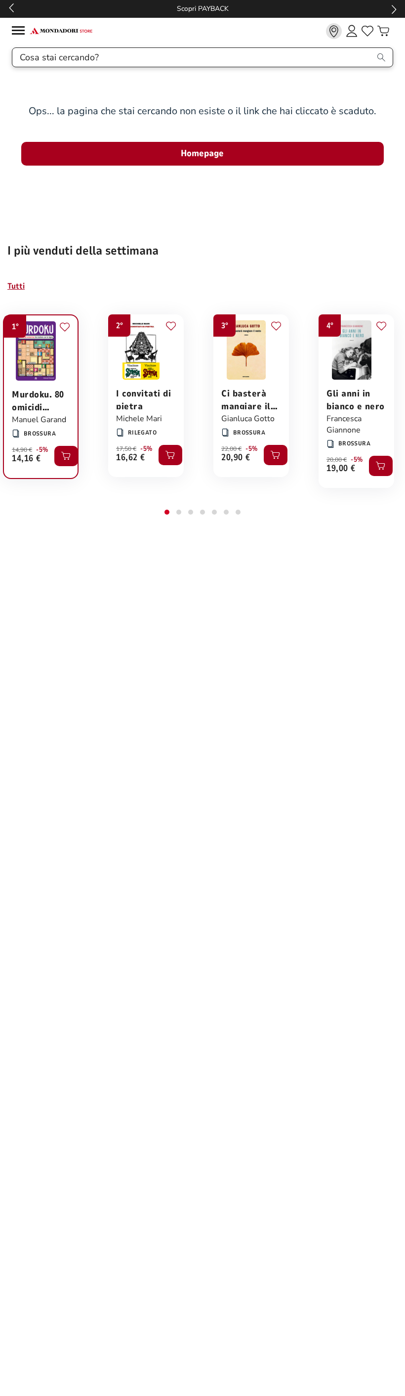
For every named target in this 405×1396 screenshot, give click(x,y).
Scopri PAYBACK (203, 8)
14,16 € (26, 459)
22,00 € (231, 449)
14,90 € (22, 450)
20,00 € (336, 460)
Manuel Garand (39, 419)
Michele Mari (139, 418)
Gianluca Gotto (248, 418)
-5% (42, 449)
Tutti (16, 286)
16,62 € (130, 458)
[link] (334, 31)
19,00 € (341, 469)
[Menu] (21, 32)
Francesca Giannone (344, 424)
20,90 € (235, 458)
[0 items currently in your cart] (383, 31)
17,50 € (126, 449)
